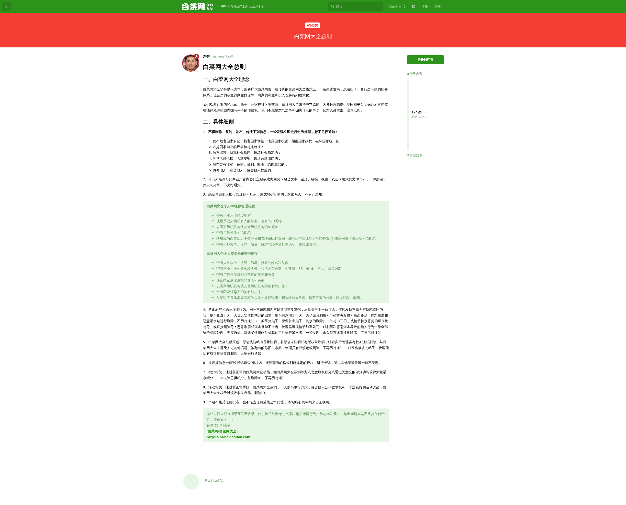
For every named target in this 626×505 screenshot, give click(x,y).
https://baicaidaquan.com (228, 437)
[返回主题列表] (6, 6)
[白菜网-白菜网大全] (222, 431)
